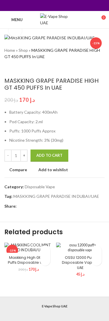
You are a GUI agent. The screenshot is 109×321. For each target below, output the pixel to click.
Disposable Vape (40, 186)
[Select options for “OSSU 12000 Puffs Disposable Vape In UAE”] (97, 261)
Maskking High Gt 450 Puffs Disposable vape (29, 260)
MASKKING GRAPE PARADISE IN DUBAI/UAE (56, 196)
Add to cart (49, 155)
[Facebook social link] (39, 5)
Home (9, 50)
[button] (45, 261)
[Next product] (19, 68)
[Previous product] (7, 68)
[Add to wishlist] (45, 251)
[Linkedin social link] (61, 5)
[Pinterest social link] (54, 5)
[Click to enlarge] (15, 30)
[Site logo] (54, 19)
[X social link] (47, 5)
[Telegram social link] (69, 5)
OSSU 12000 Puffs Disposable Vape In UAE (80, 262)
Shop (23, 50)
